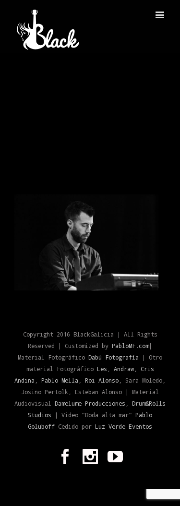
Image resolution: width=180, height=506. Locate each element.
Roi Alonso (102, 380)
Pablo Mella (59, 380)
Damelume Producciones (90, 403)
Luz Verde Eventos (123, 426)
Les (102, 369)
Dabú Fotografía (113, 357)
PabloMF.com (130, 345)
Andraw (124, 369)
